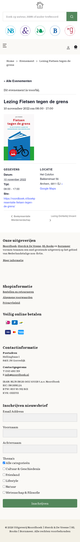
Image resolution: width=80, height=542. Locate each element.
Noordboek (10, 246)
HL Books (48, 246)
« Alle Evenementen (18, 81)
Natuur (10, 486)
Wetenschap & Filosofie (22, 492)
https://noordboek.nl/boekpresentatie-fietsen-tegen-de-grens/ (19, 202)
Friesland (12, 474)
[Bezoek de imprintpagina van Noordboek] (10, 31)
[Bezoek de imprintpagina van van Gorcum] (69, 31)
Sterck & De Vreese (29, 246)
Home (10, 61)
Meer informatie (13, 260)
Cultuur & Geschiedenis (22, 468)
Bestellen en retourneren (18, 291)
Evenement (27, 61)
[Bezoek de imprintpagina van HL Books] (40, 31)
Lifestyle (11, 480)
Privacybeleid (11, 302)
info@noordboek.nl (17, 374)
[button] (5, 47)
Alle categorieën (17, 462)
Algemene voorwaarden (18, 297)
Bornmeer (64, 246)
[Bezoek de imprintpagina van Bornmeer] (54, 31)
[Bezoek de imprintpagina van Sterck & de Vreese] (25, 31)
